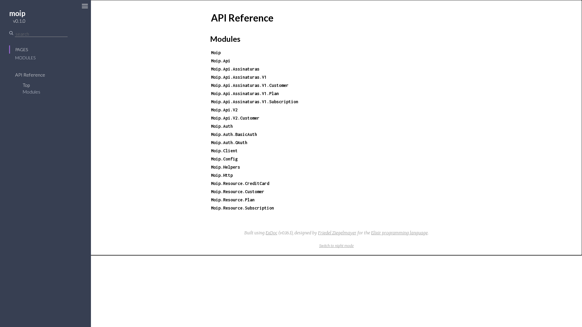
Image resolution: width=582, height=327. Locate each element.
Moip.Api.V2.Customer (235, 118)
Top (26, 85)
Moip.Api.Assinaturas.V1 (239, 77)
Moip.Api (220, 60)
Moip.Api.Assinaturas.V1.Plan (245, 93)
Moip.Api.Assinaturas (235, 68)
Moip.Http (222, 175)
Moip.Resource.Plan (233, 199)
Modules (25, 57)
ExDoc (271, 233)
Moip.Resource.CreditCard (240, 183)
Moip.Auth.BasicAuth (234, 134)
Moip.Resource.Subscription (242, 207)
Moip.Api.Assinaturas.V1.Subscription (254, 101)
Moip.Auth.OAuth (229, 142)
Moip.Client (224, 150)
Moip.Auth (222, 126)
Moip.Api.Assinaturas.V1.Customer (250, 85)
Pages (21, 49)
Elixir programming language (399, 233)
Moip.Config (224, 158)
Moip (216, 52)
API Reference (30, 75)
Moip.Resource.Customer (237, 191)
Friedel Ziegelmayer (337, 233)
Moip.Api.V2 (224, 109)
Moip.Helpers (225, 167)
